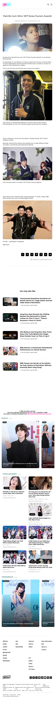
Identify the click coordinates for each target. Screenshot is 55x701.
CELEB (5, 658)
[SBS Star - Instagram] (31, 677)
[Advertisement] (27, 129)
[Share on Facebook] (41, 254)
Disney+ (31, 666)
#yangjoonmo (41, 499)
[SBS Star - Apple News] (42, 677)
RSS (42, 644)
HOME (5, 644)
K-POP (5, 649)
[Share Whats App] (27, 254)
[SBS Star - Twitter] (36, 677)
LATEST (5, 647)
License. (19, 694)
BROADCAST (6, 652)
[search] (48, 4)
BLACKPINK (19, 647)
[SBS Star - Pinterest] (39, 677)
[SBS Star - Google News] (48, 677)
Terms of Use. (6, 694)
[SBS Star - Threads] (51, 677)
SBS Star (5, 641)
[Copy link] (22, 254)
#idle (8, 495)
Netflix (31, 661)
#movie (39, 569)
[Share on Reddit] (50, 254)
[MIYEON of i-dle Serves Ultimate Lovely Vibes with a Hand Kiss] (14, 483)
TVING (30, 663)
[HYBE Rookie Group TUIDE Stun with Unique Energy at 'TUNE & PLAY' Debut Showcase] (40, 532)
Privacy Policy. (13, 694)
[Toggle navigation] (51, 4)
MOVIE (5, 655)
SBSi (28, 412)
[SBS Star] (6, 677)
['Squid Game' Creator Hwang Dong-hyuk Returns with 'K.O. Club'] (40, 557)
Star (17, 641)
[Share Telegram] (31, 254)
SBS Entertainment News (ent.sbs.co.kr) (39, 414)
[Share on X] (45, 254)
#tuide (4, 544)
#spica (35, 499)
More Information (46, 641)
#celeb (46, 499)
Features (31, 641)
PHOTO (31, 644)
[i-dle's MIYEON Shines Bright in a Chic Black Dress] (40, 509)
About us (44, 647)
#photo (11, 495)
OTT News (32, 669)
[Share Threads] (36, 254)
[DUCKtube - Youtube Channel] (45, 677)
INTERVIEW (6, 661)
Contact (43, 649)
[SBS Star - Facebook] (33, 677)
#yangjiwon (31, 499)
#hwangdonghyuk (33, 569)
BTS (17, 644)
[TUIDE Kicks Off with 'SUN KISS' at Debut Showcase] (14, 557)
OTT (30, 658)
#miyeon (5, 495)
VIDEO (31, 647)
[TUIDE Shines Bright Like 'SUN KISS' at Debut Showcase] (14, 532)
